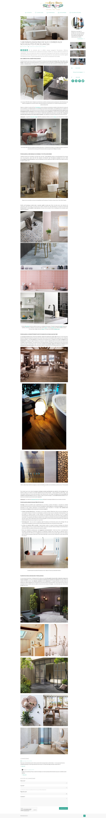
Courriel (22, 785)
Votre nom (23, 780)
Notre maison (51, 12)
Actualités (29, 12)
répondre (23, 766)
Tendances (44, 46)
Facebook (72, 81)
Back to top (84, 816)
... (81, 36)
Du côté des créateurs (38, 46)
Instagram (76, 81)
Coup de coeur (40, 12)
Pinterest (79, 81)
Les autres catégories (76, 12)
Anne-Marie (24, 760)
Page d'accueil (23, 791)
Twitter (83, 81)
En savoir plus (80, 38)
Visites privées (63, 12)
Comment (22, 796)
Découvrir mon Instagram (78, 72)
